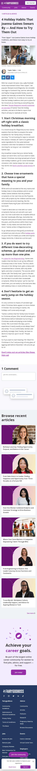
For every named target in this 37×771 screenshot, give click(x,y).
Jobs (15, 8)
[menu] (2, 1)
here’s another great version (23, 166)
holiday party (30, 233)
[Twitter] (13, 696)
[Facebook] (4, 696)
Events (32, 8)
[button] (4, 77)
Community (6, 8)
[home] (11, 3)
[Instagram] (9, 696)
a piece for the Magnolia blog (13, 259)
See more (30, 613)
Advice (24, 8)
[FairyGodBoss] (13, 692)
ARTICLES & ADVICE (10, 14)
